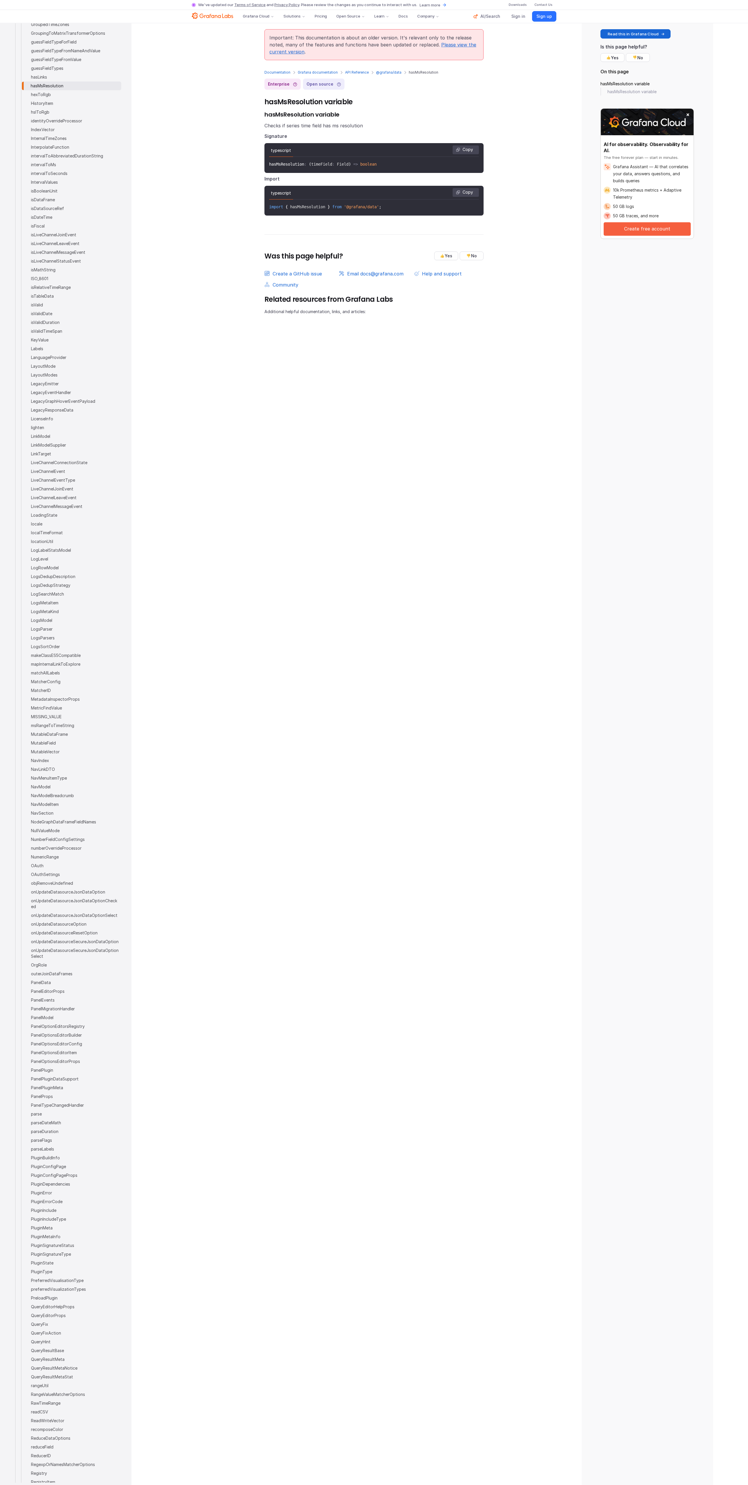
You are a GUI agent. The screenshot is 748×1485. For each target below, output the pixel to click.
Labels (37, 348)
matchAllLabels (45, 672)
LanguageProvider (48, 357)
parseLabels (42, 1148)
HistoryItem (42, 103)
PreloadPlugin (44, 1297)
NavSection (42, 813)
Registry (39, 1473)
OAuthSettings (45, 874)
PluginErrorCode (47, 1201)
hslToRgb (40, 112)
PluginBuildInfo (45, 1157)
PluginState (42, 1262)
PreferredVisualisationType (57, 1280)
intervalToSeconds (49, 173)
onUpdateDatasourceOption (58, 924)
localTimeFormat (47, 532)
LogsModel (41, 620)
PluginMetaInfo (45, 1236)
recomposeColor (47, 1429)
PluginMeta (42, 1227)
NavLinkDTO (43, 769)
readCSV (39, 1411)
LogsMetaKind (45, 611)
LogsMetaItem (44, 602)
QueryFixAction (46, 1332)
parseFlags (41, 1140)
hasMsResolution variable (625, 83)
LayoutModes (44, 374)
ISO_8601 (39, 278)
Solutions (292, 16)
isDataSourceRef (47, 208)
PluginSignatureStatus (52, 1245)
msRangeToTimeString (52, 725)
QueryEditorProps (48, 1315)
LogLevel (39, 558)
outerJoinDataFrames (51, 973)
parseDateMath (46, 1122)
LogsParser (42, 629)
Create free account (647, 229)
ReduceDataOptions (50, 1438)
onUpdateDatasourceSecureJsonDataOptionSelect (75, 953)
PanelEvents (43, 999)
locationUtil (42, 541)
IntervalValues (44, 182)
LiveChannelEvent (48, 471)
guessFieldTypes (47, 68)
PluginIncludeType (48, 1219)
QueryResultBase (47, 1350)
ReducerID (41, 1455)
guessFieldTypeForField (54, 41)
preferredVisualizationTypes (58, 1289)
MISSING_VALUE (46, 716)
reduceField (42, 1446)
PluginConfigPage (48, 1166)
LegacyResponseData (52, 409)
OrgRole (39, 964)
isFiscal (38, 225)
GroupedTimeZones (50, 24)
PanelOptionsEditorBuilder (56, 1035)
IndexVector (43, 129)
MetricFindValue (46, 707)
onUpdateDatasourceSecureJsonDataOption (75, 941)
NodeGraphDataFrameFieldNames (63, 821)
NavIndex (40, 760)
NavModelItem (45, 804)
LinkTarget (41, 453)
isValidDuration (45, 322)
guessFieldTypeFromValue (56, 59)
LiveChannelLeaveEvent (54, 497)
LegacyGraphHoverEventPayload (63, 401)
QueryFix (39, 1324)
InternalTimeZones (49, 138)
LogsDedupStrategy (50, 585)
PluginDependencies (50, 1184)
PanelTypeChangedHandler (57, 1105)
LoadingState (44, 515)
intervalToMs (43, 164)
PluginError (41, 1192)
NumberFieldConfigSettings (58, 839)
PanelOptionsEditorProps (55, 1061)
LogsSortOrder (45, 646)
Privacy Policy (286, 4)
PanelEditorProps (48, 991)
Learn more (430, 5)
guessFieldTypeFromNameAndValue (65, 50)
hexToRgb (41, 94)
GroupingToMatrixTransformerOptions (68, 33)
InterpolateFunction (50, 147)
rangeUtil (40, 1385)
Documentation (277, 72)
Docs (403, 16)
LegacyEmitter (45, 383)
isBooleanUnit (44, 190)
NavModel (41, 786)
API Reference (357, 72)
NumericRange (45, 856)
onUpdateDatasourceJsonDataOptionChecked (74, 903)
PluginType (41, 1271)
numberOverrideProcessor (56, 848)
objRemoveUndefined (52, 883)
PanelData (41, 982)
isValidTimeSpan (46, 331)
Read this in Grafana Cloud (633, 34)
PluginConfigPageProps (54, 1175)
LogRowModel (45, 567)
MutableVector (45, 751)
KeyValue (40, 339)
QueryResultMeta (48, 1359)
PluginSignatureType (51, 1254)
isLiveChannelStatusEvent (56, 261)
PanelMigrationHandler (53, 1008)
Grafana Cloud (256, 16)
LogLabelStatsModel (51, 550)
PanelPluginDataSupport (55, 1078)
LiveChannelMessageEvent (56, 506)
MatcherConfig (45, 681)
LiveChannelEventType (53, 480)
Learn (379, 16)
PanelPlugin (42, 1070)
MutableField (43, 742)
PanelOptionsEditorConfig (56, 1043)
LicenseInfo (42, 418)
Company (425, 16)
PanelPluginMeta (47, 1087)
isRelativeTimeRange (51, 287)
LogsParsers (43, 637)
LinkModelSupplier (48, 445)
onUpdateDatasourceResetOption (64, 932)
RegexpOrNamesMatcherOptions (63, 1464)
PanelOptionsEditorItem (54, 1052)
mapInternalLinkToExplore (55, 664)
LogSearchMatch (47, 593)
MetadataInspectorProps (55, 699)
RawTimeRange (45, 1403)
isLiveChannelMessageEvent (58, 252)
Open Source (348, 16)
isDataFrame (43, 199)
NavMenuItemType (49, 778)
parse (36, 1113)
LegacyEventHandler (51, 392)
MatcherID (41, 690)
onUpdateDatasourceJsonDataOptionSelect (74, 915)
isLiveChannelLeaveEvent (55, 243)
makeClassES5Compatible (56, 655)
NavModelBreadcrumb (52, 795)
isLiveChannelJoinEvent (53, 234)
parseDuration (44, 1131)
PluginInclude (43, 1210)
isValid (37, 304)
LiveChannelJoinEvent (52, 488)
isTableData (42, 296)
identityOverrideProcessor (56, 120)
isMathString (43, 269)
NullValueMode (45, 830)
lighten (37, 427)
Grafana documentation (318, 72)
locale (36, 523)
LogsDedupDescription (53, 576)
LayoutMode (43, 366)
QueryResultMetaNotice (54, 1368)
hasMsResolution (47, 85)
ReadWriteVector (47, 1420)
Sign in (518, 16)
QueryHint (41, 1341)
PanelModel (42, 1017)
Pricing (321, 16)
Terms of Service (250, 4)
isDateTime (41, 217)
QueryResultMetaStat (52, 1376)
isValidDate (41, 313)
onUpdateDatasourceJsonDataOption (68, 891)
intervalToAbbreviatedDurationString (67, 155)
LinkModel (40, 436)
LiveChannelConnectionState (59, 462)
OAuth (37, 865)
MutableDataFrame (49, 734)
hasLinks (39, 76)
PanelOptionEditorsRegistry (58, 1026)
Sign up (544, 16)
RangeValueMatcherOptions (58, 1394)
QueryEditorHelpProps (53, 1306)
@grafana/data (388, 72)
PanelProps (42, 1096)
